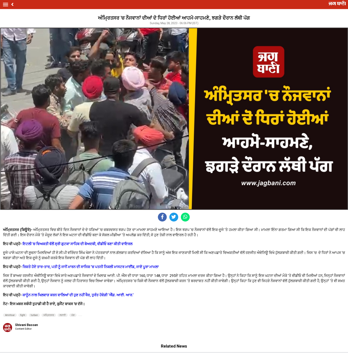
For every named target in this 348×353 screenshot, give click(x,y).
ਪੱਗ (73, 315)
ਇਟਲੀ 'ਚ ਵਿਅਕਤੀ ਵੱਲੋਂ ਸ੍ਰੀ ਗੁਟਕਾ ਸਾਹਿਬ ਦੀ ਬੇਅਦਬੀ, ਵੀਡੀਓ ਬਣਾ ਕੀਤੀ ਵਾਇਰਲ (78, 244)
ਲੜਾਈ (63, 315)
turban (34, 315)
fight (22, 315)
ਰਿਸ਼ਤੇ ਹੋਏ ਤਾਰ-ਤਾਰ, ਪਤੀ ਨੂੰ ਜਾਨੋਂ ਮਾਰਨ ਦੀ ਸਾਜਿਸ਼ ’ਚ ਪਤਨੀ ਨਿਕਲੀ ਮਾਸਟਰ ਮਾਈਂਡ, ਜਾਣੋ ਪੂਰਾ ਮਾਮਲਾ (91, 267)
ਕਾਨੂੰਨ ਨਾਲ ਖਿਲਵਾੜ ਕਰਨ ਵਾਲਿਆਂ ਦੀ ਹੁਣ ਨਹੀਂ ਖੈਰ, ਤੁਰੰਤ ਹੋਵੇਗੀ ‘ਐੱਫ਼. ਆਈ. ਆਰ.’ (78, 295)
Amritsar (10, 315)
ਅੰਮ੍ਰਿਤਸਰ (49, 315)
